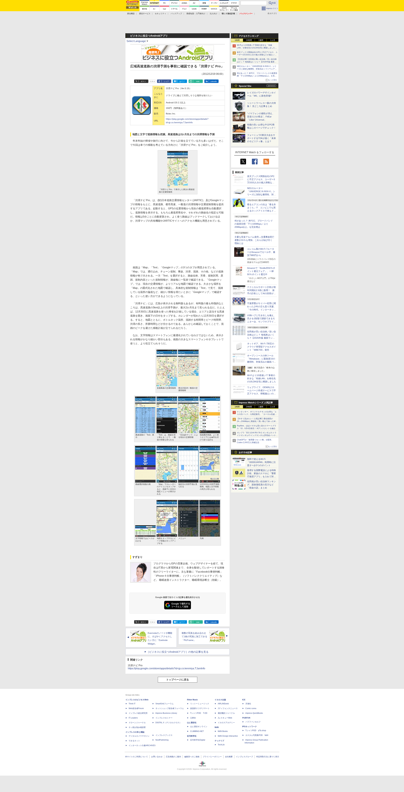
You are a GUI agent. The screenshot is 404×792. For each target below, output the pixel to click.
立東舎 (193, 718)
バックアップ (176, 13)
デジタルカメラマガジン (139, 736)
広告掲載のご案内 (173, 757)
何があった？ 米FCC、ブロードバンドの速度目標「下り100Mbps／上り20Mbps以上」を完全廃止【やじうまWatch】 (257, 76)
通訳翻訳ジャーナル (226, 713)
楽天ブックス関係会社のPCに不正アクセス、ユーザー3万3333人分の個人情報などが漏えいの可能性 (257, 55)
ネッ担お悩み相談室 (137, 727)
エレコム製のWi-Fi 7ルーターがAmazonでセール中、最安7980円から (261, 252)
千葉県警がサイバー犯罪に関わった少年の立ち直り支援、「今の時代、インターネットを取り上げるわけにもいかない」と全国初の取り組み (261, 309)
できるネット (134, 741)
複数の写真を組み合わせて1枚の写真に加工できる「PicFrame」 (194, 637)
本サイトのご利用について (136, 757)
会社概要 (229, 757)
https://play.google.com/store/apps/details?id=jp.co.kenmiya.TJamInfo (166, 668)
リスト (152, 81)
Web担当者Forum (136, 708)
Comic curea (250, 708)
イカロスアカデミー (226, 722)
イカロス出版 (220, 700)
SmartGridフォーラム (164, 704)
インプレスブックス (163, 735)
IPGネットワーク (249, 726)
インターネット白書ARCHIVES (142, 745)
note (197, 81)
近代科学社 (191, 736)
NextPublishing (162, 740)
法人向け (213, 13)
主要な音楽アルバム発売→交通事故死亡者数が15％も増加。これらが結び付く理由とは (254, 240)
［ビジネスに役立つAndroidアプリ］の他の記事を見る (177, 652)
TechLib (221, 745)
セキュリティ (160, 13)
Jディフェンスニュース (228, 708)
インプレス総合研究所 (138, 713)
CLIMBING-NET (197, 731)
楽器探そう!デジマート (200, 708)
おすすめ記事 (245, 452)
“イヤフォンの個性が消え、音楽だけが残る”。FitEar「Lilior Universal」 (260, 116)
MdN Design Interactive (228, 736)
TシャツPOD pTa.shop (255, 730)
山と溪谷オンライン (198, 726)
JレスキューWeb (225, 718)
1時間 (237, 40)
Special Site (245, 86)
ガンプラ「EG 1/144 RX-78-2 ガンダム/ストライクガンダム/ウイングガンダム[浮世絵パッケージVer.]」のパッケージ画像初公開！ (257, 435)
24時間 (249, 40)
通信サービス (144, 13)
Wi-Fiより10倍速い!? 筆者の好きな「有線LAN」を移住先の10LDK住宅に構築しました (261, 378)
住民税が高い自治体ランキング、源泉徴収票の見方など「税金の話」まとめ (261, 484)
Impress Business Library (166, 713)
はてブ (182, 81)
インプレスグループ (244, 757)
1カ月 (272, 40)
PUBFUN (246, 718)
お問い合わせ (157, 757)
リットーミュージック (199, 704)
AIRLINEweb (223, 704)
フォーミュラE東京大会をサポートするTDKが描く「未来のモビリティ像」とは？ (261, 138)
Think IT (132, 704)
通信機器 (131, 13)
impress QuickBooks (254, 713)
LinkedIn (213, 81)
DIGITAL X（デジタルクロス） (168, 722)
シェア (166, 81)
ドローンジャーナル (137, 722)
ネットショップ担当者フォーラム (169, 708)
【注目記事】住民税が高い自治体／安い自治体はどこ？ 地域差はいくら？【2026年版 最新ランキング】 (257, 62)
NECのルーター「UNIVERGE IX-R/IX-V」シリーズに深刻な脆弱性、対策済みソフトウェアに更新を (257, 69)
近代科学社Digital (197, 740)
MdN (217, 727)
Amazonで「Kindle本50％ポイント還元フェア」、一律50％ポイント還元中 (261, 271)
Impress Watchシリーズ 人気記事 (256, 402)
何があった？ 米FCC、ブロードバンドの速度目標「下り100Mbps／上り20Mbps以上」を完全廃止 (254, 223)
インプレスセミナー (163, 718)
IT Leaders (133, 718)
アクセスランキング (249, 36)
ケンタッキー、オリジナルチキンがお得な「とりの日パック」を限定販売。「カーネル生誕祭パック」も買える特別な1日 (257, 414)
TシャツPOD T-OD (198, 713)
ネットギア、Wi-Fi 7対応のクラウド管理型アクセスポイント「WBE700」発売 (261, 346)
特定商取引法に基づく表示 (267, 757)
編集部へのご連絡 (191, 757)
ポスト (143, 81)
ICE (243, 700)
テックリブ (219, 741)
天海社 (248, 704)
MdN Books (223, 731)
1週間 (260, 40)
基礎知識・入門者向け (195, 13)
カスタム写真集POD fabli (256, 735)
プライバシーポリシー (212, 757)
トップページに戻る (177, 679)
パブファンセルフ (253, 722)
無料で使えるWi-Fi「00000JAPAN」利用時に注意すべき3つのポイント (261, 462)
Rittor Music (192, 700)
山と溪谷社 (191, 722)
